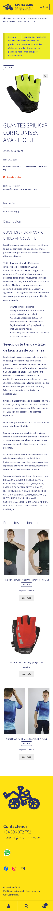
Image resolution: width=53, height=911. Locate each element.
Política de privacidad (13, 891)
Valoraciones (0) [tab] (11, 211)
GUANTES (33, 18)
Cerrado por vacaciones (35, 36)
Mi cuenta (9, 906)
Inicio (9, 18)
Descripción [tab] (9, 203)
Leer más (26, 597)
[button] (45, 76)
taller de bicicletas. (20, 426)
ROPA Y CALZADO (20, 18)
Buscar (26, 906)
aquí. (15, 393)
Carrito (40, 904)
